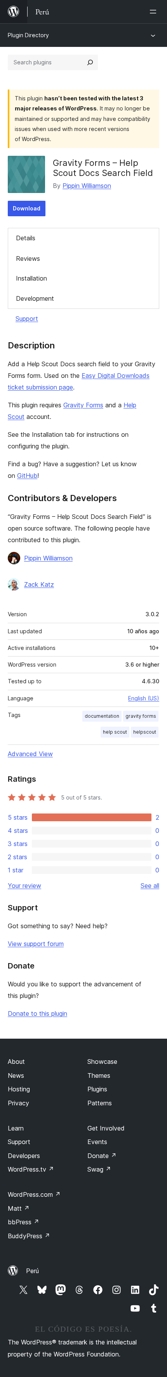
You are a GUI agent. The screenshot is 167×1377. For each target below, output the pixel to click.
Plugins (97, 1089)
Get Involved (106, 1128)
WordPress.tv (31, 1169)
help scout (115, 732)
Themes (98, 1075)
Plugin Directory (28, 35)
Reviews (28, 258)
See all (150, 885)
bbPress (23, 1222)
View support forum (36, 944)
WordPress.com (34, 1194)
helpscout (144, 732)
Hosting (19, 1089)
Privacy (18, 1103)
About (16, 1061)
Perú (32, 1271)
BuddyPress (29, 1236)
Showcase (102, 1061)
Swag (99, 1169)
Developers (24, 1156)
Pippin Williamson (87, 186)
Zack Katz (39, 584)
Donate (102, 1156)
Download (26, 208)
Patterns (99, 1103)
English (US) (143, 698)
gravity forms (140, 716)
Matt (19, 1208)
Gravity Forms (83, 405)
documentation (102, 716)
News (16, 1075)
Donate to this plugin (37, 1013)
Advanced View (30, 754)
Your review (24, 885)
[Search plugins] (90, 62)
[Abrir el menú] (154, 11)
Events (97, 1142)
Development (35, 298)
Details (25, 238)
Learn (16, 1128)
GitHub (27, 475)
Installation (31, 278)
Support (27, 318)
